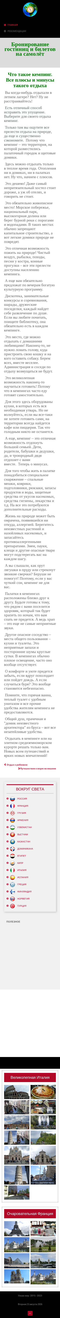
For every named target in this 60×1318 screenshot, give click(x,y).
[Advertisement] (30, 956)
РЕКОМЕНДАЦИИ (17, 31)
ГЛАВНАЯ (13, 24)
